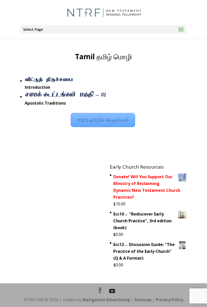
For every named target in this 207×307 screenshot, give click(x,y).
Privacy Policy (169, 299)
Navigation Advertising (106, 299)
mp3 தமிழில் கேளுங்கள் (103, 119)
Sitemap (142, 299)
